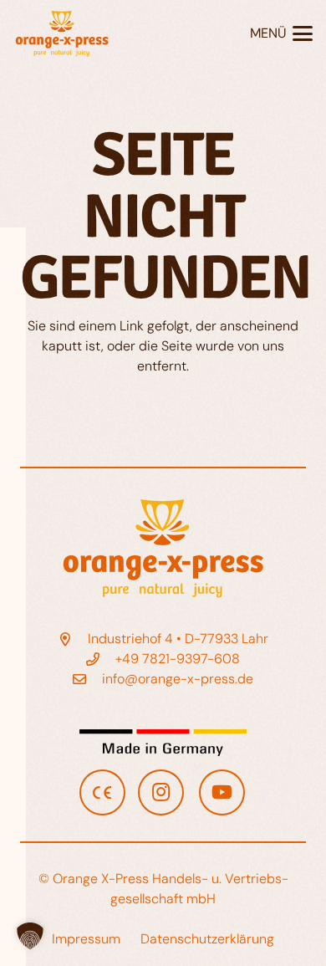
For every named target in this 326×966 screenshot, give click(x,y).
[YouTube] (222, 792)
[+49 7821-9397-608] (101, 659)
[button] (281, 33)
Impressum (86, 939)
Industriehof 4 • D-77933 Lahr (178, 638)
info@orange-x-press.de (177, 678)
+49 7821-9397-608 (177, 658)
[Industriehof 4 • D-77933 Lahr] (73, 639)
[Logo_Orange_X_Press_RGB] (61, 33)
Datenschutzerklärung (207, 939)
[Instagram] (161, 792)
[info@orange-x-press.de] (88, 679)
